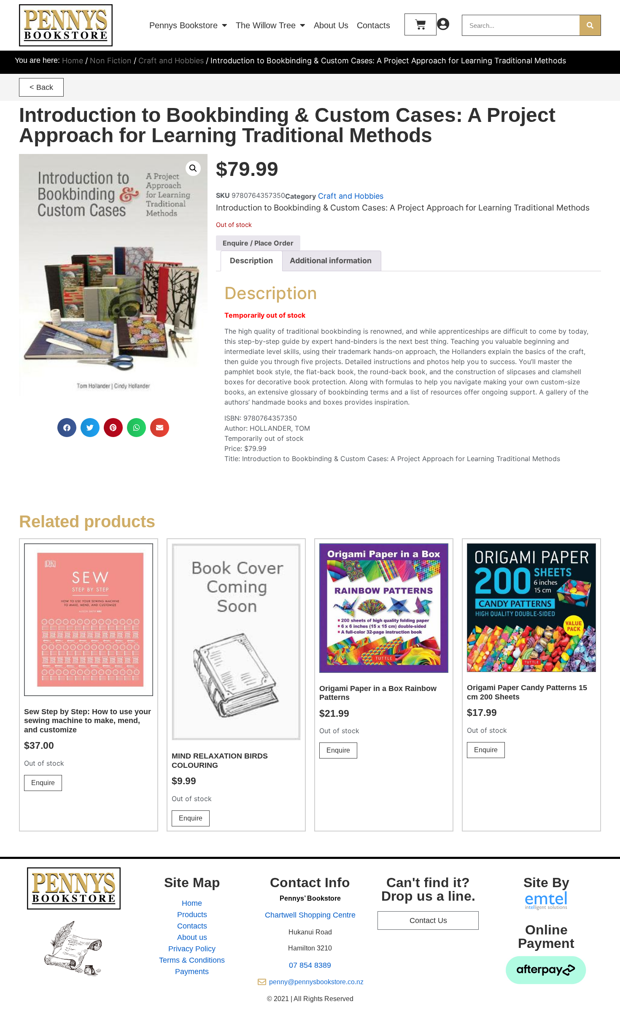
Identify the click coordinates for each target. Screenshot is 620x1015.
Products (192, 914)
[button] (41, 87)
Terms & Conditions (192, 960)
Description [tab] (251, 260)
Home (72, 60)
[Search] (590, 25)
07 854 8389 (310, 965)
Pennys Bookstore (183, 25)
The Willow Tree (266, 25)
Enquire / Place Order (258, 243)
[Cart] (420, 24)
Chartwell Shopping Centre (310, 915)
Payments (192, 971)
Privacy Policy (192, 949)
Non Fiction (111, 60)
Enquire (43, 782)
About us (192, 937)
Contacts (373, 25)
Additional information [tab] (331, 260)
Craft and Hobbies (171, 60)
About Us (331, 25)
